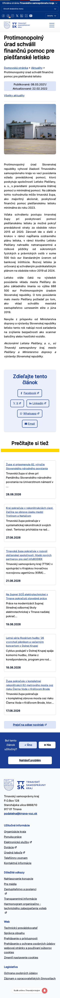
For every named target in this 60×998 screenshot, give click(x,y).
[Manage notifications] (44, 990)
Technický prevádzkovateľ (21, 928)
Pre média (10, 884)
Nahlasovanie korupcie (18, 878)
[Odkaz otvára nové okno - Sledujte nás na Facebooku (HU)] (8, 15)
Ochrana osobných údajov (21, 973)
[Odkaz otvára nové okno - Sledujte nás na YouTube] (30, 15)
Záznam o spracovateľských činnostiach (30, 978)
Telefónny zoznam (16, 858)
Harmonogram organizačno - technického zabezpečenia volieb (25, 906)
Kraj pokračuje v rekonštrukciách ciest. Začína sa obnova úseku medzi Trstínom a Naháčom (29, 512)
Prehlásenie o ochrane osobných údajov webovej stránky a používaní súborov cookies (29, 948)
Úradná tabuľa (13, 852)
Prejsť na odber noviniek (28, 724)
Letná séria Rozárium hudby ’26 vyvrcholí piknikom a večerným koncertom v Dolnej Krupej (25, 641)
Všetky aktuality (14, 95)
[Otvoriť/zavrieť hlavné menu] (51, 25)
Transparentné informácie (20, 898)
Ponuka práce (13, 836)
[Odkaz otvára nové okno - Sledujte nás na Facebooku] (3, 15)
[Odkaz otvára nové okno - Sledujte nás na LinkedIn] (21, 15)
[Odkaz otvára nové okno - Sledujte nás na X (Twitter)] (17, 15)
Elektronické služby (16, 842)
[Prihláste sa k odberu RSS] (26, 15)
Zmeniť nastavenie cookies (21, 957)
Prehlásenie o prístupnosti (21, 938)
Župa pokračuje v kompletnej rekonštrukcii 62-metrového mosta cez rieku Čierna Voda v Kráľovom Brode (29, 685)
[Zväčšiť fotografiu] (30, 153)
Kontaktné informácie (17, 863)
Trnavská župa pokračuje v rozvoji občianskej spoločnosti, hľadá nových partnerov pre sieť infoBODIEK (29, 555)
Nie (49, 744)
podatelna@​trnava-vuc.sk (20, 813)
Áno (29, 744)
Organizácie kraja (15, 831)
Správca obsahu (14, 933)
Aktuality (36, 67)
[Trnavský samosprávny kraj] (17, 25)
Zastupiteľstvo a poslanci (20, 889)
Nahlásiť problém (30, 760)
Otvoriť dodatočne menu (13, 9)
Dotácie (9, 847)
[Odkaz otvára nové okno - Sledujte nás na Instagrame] (12, 15)
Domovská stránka (16, 67)
